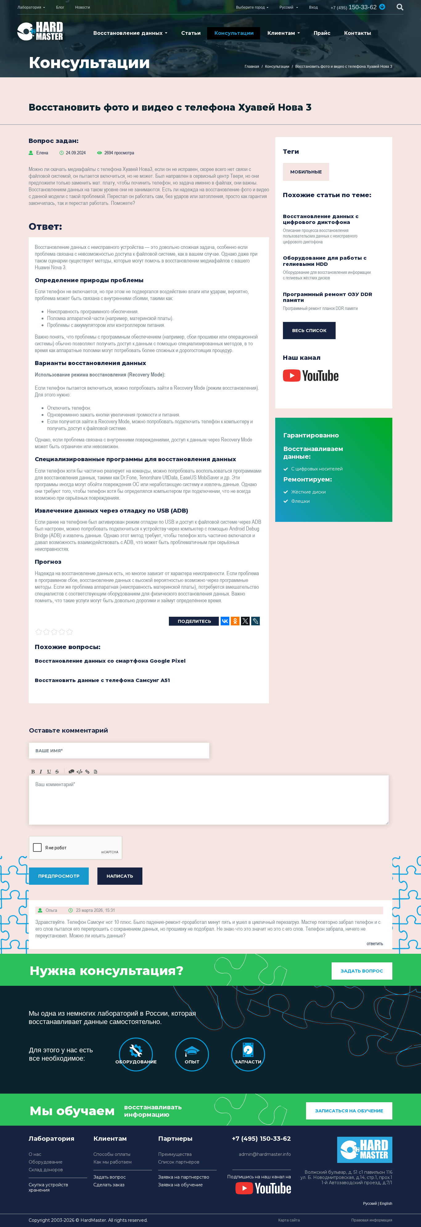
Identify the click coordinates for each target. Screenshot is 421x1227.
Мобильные (306, 172)
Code (79, 772)
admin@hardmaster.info (265, 1154)
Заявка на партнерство (183, 1177)
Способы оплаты (111, 1154)
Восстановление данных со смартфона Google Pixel (110, 661)
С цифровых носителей (317, 469)
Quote (71, 772)
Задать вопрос (362, 971)
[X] (245, 621)
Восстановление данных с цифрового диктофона (320, 219)
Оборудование (46, 1162)
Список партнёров (178, 1162)
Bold (33, 772)
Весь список (309, 330)
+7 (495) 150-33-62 (261, 1138)
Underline (49, 772)
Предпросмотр (59, 876)
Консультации (234, 33)
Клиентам (281, 33)
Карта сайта (289, 1220)
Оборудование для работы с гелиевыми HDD (324, 261)
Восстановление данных (127, 33)
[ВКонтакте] (225, 621)
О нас (35, 1154)
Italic (41, 772)
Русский (370, 1203)
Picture (95, 772)
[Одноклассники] (235, 621)
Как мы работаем (112, 1162)
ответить (375, 943)
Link (87, 772)
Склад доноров (46, 1169)
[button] (382, 6)
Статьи (191, 33)
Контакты (357, 33)
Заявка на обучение (180, 1185)
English (386, 1203)
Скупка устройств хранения (48, 1187)
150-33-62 (354, 7)
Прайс (322, 33)
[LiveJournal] (255, 621)
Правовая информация (371, 1220)
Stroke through (57, 772)
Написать (120, 876)
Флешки (300, 501)
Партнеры (175, 1138)
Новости (82, 7)
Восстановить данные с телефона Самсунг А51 (102, 680)
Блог (60, 7)
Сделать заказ (109, 1185)
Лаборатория (29, 7)
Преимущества (175, 1154)
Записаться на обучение (349, 1111)
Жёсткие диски (308, 492)
